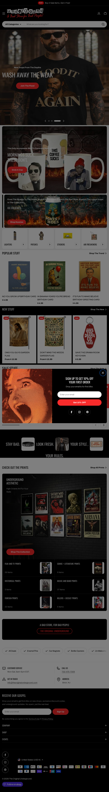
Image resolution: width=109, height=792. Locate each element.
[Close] (103, 372)
